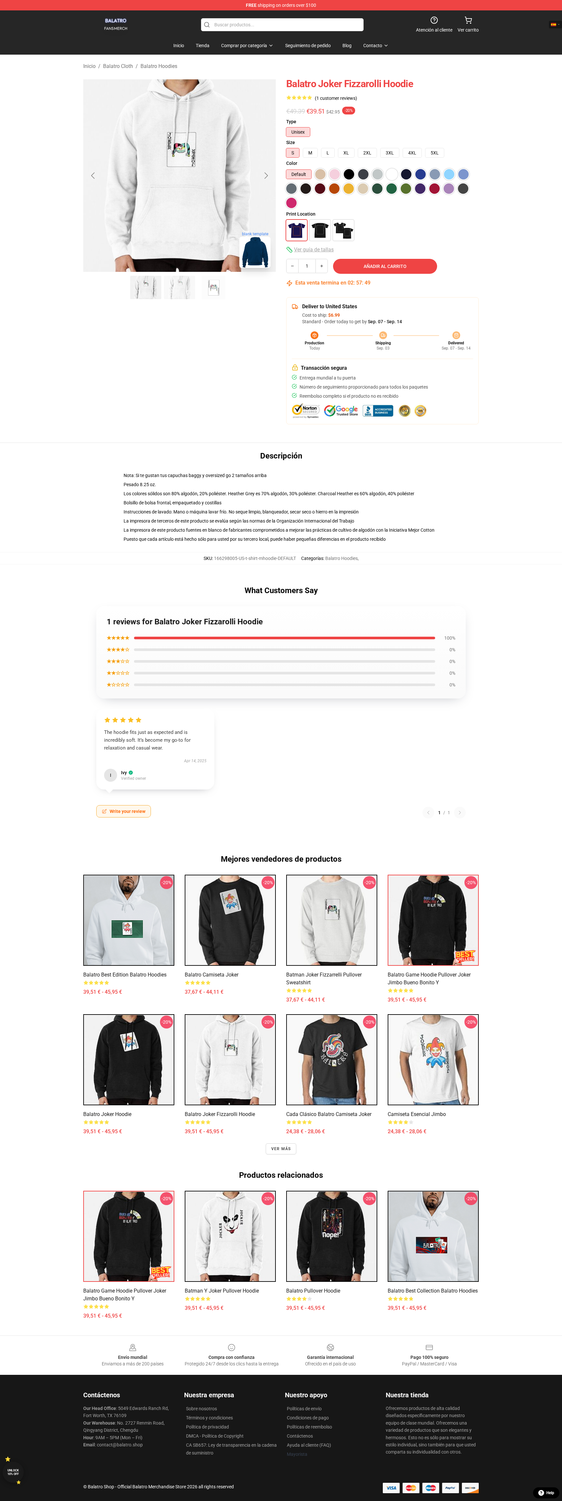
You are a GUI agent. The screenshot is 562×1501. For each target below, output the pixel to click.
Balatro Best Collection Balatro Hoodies (433, 1291)
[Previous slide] (93, 175)
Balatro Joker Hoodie (107, 1114)
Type (291, 121)
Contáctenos (300, 1436)
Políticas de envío (304, 1408)
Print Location (300, 214)
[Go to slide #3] (213, 287)
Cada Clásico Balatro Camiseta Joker (328, 1114)
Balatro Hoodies (158, 66)
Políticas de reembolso (309, 1426)
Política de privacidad (207, 1426)
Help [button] (550, 1493)
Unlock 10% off (13, 1472)
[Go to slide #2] (179, 287)
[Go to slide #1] (145, 287)
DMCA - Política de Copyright (215, 1436)
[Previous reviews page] (428, 812)
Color (291, 163)
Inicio (89, 66)
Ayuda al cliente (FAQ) (309, 1445)
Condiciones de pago (308, 1417)
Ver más (281, 1149)
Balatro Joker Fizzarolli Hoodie (220, 1114)
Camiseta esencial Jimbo (417, 1114)
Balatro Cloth (118, 66)
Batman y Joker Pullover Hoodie (222, 1291)
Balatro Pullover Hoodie (313, 1291)
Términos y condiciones (209, 1417)
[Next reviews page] (460, 812)
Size (290, 142)
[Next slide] (266, 175)
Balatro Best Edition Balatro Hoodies (125, 975)
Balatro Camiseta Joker (211, 975)
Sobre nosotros (201, 1408)
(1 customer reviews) (336, 98)
